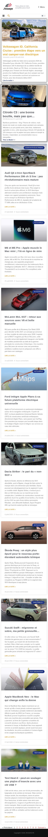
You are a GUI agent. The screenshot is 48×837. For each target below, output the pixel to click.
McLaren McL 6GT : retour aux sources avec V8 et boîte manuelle (23, 320)
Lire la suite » (8, 80)
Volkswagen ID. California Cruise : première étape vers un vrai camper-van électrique (24, 50)
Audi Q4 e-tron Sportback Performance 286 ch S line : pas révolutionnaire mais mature (24, 176)
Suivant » (42, 828)
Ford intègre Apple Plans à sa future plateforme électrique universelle (22, 400)
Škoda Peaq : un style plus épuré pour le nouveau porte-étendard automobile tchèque (22, 553)
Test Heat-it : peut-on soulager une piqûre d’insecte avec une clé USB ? (23, 781)
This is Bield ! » (9, 140)
